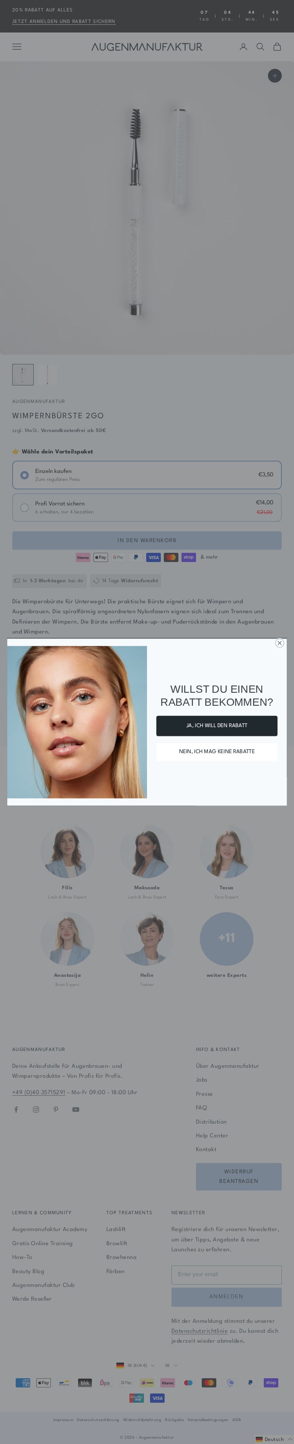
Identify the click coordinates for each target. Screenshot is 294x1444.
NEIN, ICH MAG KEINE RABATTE (217, 752)
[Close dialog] (279, 642)
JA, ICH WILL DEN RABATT (217, 725)
